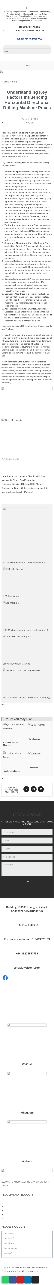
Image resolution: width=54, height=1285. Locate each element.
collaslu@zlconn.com (27, 967)
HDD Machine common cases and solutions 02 (26, 562)
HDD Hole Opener (12, 596)
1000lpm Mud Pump (11, 771)
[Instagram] (35, 1280)
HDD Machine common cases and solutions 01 (26, 630)
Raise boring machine (21, 21)
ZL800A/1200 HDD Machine (16, 663)
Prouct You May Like (18, 719)
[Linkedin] (28, 1280)
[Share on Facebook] (34, 789)
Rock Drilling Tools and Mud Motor (21, 1210)
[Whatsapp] (5, 1280)
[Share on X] (26, 789)
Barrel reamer (34, 739)
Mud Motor (43, 16)
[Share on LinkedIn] (41, 789)
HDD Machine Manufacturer (38, 12)
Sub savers (33, 768)
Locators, (44, 18)
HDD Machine (11, 1203)
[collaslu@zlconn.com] (27, 962)
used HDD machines (27, 246)
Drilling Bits (35, 18)
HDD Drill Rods (11, 1206)
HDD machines (38, 150)
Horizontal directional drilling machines (20, 133)
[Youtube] (20, 1280)
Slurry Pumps (11, 1214)
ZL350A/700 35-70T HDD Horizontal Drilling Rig (26, 697)
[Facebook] (12, 1280)
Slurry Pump (11, 18)
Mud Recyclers (23, 18)
